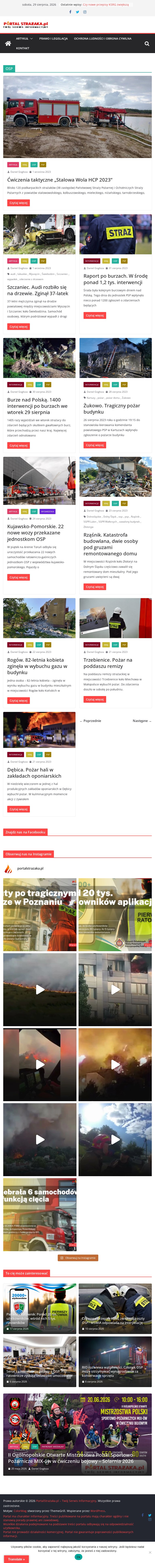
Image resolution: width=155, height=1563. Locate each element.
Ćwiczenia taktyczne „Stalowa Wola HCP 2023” (59, 179)
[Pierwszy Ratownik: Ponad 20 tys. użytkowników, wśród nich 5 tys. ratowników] (39, 1309)
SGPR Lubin (90, 521)
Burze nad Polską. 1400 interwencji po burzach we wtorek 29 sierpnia (37, 405)
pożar (100, 397)
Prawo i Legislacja (53, 38)
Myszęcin (34, 274)
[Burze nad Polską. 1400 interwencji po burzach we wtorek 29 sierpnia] (39, 358)
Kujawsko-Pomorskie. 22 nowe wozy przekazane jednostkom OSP (35, 532)
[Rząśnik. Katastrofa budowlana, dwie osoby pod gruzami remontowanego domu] (116, 477)
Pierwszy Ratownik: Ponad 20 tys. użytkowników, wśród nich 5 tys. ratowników (31, 1318)
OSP (34, 164)
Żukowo (126, 397)
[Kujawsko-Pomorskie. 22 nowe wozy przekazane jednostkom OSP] (39, 481)
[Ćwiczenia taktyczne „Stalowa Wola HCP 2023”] (77, 117)
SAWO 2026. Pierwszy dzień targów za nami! (58, 1461)
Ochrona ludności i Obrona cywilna (102, 38)
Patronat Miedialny (44, 1452)
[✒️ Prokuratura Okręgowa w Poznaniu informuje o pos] (39, 914)
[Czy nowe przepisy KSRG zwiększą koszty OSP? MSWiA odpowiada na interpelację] (115, 1309)
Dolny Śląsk (109, 516)
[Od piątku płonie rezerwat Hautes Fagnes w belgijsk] (39, 989)
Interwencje (92, 261)
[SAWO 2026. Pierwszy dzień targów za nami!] (77, 1396)
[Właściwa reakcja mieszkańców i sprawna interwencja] (115, 1139)
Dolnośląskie (94, 516)
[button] (30, 38)
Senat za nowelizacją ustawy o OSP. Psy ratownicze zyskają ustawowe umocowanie (39, 1373)
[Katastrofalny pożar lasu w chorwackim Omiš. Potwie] (115, 1064)
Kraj (25, 164)
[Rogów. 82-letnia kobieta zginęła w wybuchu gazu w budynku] (39, 618)
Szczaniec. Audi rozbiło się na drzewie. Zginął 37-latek (37, 290)
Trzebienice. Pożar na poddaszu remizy (108, 662)
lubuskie (22, 274)
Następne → (142, 721)
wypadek (12, 279)
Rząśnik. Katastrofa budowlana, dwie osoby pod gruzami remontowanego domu (111, 544)
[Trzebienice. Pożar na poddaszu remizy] (116, 618)
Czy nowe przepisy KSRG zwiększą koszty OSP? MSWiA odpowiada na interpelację (113, 1321)
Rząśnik (135, 516)
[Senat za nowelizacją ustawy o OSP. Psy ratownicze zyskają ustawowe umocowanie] (39, 1361)
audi (12, 274)
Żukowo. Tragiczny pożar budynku (112, 408)
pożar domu (113, 397)
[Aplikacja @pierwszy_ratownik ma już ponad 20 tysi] (115, 914)
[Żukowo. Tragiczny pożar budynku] (116, 358)
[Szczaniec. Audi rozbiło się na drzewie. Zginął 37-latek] (39, 234)
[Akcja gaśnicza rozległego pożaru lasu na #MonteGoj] (39, 1064)
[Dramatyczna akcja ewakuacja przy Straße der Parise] (115, 989)
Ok (78, 1557)
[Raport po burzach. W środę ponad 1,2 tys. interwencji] (116, 234)
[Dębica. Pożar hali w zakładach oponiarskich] (39, 730)
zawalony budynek (129, 521)
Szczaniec (62, 274)
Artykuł (22, 38)
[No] (150, 1552)
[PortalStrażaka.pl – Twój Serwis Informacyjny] (8, 43)
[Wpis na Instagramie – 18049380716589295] (39, 1214)
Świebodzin (48, 274)
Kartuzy (91, 397)
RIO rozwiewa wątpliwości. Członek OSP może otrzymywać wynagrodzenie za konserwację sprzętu (112, 1371)
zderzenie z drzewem (31, 279)
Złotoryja (88, 527)
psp (127, 516)
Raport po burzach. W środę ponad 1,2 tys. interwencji (116, 278)
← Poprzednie (90, 721)
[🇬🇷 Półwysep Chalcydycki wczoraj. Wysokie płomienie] (39, 1139)
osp (120, 516)
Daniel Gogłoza (19, 172)
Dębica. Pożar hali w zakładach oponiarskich (34, 772)
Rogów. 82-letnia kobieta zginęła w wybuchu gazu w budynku (37, 666)
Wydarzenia (47, 511)
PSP (43, 164)
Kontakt (22, 48)
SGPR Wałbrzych (107, 521)
